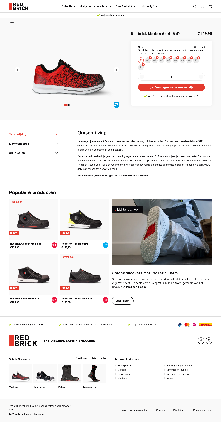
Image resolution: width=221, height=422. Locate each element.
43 (168, 60)
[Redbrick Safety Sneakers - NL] (19, 6)
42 (161, 60)
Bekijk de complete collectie (91, 358)
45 (182, 60)
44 (175, 60)
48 (141, 67)
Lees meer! (123, 300)
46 (189, 60)
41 (154, 60)
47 (196, 60)
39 (141, 60)
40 (147, 60)
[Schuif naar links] (116, 69)
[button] (194, 6)
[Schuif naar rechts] (17, 69)
